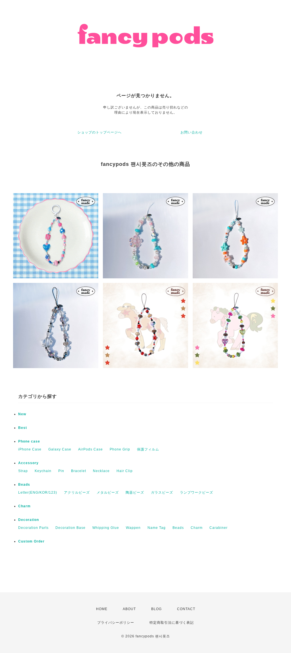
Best (22, 428)
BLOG (156, 609)
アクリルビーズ (77, 493)
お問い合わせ (191, 132)
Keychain (43, 471)
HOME (101, 609)
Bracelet (78, 471)
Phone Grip (120, 449)
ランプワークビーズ (196, 493)
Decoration (28, 520)
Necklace (101, 471)
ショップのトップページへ (99, 132)
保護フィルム (148, 449)
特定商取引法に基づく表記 (171, 623)
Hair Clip (125, 471)
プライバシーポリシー (115, 623)
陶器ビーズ (135, 493)
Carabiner (218, 528)
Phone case (29, 441)
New (22, 414)
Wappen (133, 528)
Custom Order (31, 541)
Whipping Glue (105, 528)
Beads (24, 485)
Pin (61, 471)
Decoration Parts (33, 528)
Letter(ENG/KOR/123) (37, 493)
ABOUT (129, 609)
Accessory (28, 463)
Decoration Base (70, 528)
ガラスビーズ (162, 493)
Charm (24, 506)
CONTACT (186, 609)
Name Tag (156, 528)
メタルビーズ (108, 493)
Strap (23, 471)
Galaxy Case (59, 449)
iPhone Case (29, 449)
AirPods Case (90, 449)
